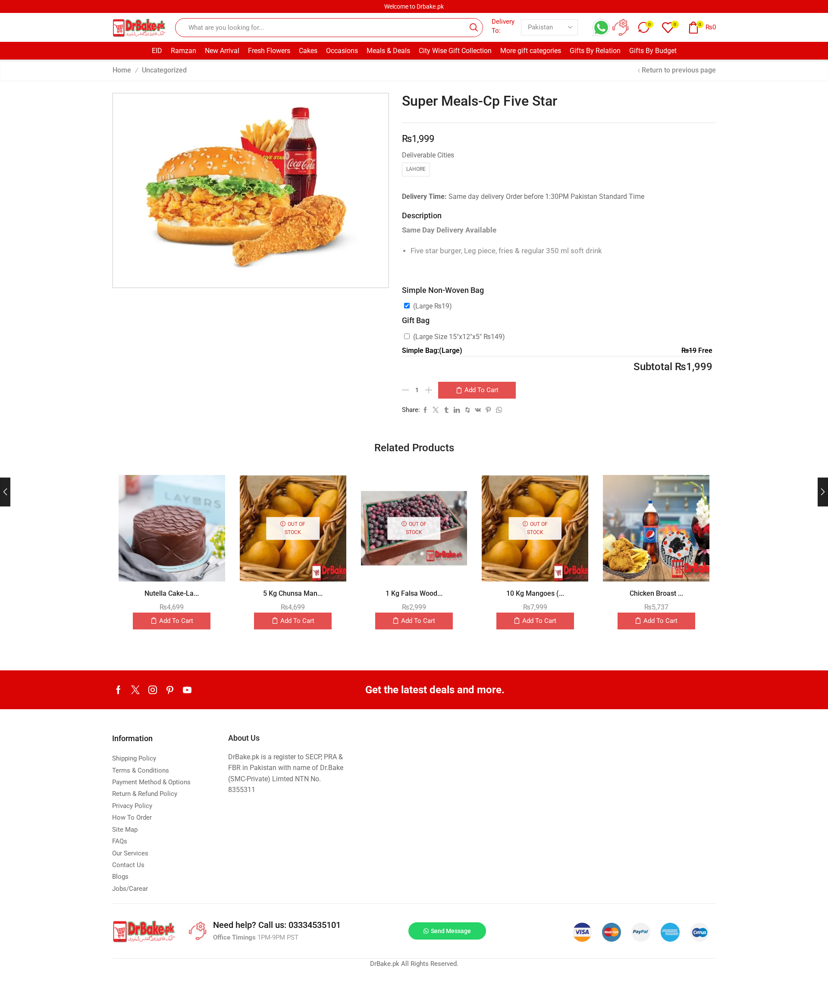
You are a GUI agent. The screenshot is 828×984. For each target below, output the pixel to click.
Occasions (342, 51)
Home (122, 70)
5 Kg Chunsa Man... (293, 593)
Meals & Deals (388, 51)
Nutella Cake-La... (171, 593)
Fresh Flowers (269, 51)
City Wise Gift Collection (455, 51)
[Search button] (473, 28)
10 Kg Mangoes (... (535, 593)
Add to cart (481, 390)
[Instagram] (152, 689)
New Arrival (222, 51)
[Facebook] (118, 689)
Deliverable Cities (428, 155)
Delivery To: (503, 26)
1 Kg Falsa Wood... (414, 593)
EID (157, 51)
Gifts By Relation (595, 51)
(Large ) (432, 306)
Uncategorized (164, 70)
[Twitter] (135, 689)
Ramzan (183, 51)
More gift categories (530, 51)
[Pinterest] (170, 689)
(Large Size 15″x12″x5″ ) (459, 337)
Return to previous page (679, 70)
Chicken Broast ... (656, 593)
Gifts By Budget (653, 51)
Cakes (308, 51)
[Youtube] (187, 689)
